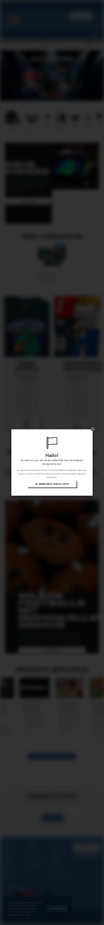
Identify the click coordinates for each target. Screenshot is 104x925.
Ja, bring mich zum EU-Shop (52, 484)
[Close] (92, 429)
